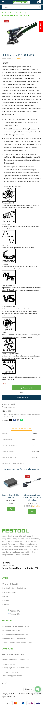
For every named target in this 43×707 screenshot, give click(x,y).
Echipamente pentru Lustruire (15, 634)
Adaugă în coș (28, 388)
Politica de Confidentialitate (14, 588)
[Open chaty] (38, 689)
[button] (39, 496)
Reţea (33, 439)
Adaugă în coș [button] (11, 509)
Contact (5, 604)
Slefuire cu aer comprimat (13, 638)
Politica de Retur (9, 592)
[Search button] (39, 7)
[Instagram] (6, 683)
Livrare (5, 596)
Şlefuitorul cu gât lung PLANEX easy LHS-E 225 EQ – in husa (32, 497)
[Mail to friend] (18, 420)
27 (32, 463)
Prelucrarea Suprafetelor (16, 13)
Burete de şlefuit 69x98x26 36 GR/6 (11, 496)
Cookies (5, 600)
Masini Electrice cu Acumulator (15, 626)
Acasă (4, 13)
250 (33, 445)
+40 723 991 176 (8, 565)
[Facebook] (14, 420)
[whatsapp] (21, 420)
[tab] (21, 428)
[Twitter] (10, 420)
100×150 (34, 457)
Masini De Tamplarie (11, 630)
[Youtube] (10, 683)
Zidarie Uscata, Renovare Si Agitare (17, 643)
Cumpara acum (22, 398)
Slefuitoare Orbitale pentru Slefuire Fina (15, 15)
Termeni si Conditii (10, 584)
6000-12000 (35, 451)
